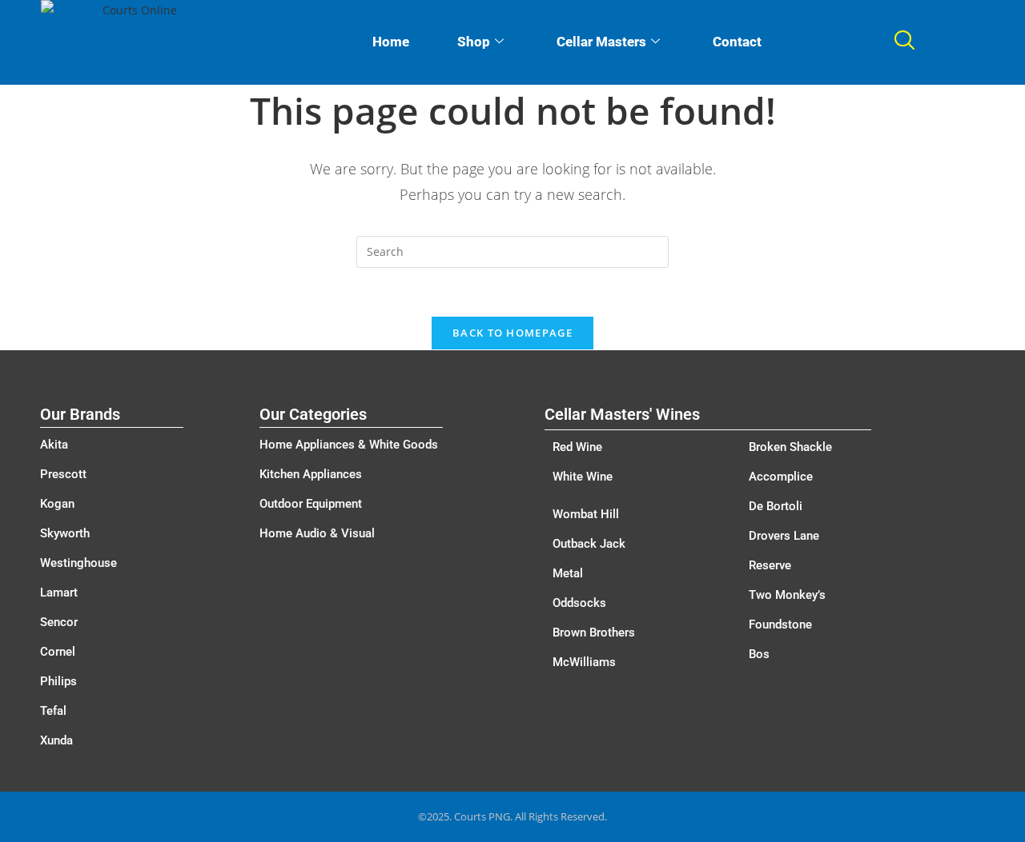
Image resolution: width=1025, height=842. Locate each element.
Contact (737, 42)
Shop (473, 42)
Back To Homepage (512, 332)
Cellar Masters (601, 42)
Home (390, 42)
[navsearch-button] (904, 42)
